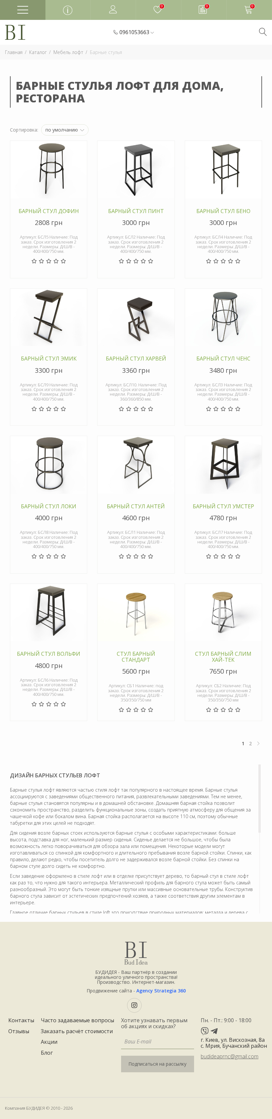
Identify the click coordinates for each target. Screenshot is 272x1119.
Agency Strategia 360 (161, 990)
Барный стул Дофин (49, 211)
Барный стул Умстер (223, 507)
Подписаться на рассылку (157, 1064)
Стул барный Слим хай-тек (223, 657)
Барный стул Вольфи (48, 654)
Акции (49, 1042)
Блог (47, 1053)
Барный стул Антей (136, 507)
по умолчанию (62, 130)
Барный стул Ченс (223, 359)
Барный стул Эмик (49, 359)
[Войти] (113, 9)
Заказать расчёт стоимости (77, 1032)
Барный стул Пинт (136, 211)
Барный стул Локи (48, 507)
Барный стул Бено (223, 211)
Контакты (21, 1021)
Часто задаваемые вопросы (77, 1021)
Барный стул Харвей (136, 359)
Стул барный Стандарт (136, 657)
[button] (136, 32)
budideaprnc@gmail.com (229, 1056)
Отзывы (18, 1032)
